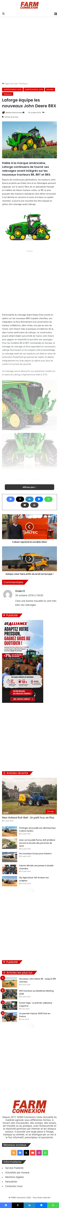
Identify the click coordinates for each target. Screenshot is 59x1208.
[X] (20, 499)
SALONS (50, 89)
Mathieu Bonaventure (14, 112)
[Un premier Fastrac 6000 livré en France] (9, 1017)
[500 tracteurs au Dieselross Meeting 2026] (9, 994)
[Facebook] (10, 499)
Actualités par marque (17, 1172)
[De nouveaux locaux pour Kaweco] (9, 857)
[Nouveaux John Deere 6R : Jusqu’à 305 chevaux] (9, 982)
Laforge (39, 479)
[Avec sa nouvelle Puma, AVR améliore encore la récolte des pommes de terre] (9, 843)
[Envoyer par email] (25, 505)
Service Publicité (14, 1168)
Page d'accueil (10, 83)
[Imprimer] (34, 505)
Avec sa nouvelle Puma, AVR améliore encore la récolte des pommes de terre (37, 843)
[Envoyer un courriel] (23, 112)
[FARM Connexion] (29, 5)
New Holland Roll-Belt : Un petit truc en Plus (28, 817)
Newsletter (11, 1181)
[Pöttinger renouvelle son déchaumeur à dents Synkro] (9, 831)
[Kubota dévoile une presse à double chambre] (9, 869)
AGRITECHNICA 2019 (12, 89)
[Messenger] (39, 499)
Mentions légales (14, 1177)
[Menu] (55, 13)
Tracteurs (23, 83)
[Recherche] (3, 13)
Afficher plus (29, 487)
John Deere (22, 479)
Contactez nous (14, 1186)
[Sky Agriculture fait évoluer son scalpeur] (9, 881)
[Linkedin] (29, 499)
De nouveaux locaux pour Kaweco (35, 853)
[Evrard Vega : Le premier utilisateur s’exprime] (9, 1005)
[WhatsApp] (48, 499)
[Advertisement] (29, 49)
